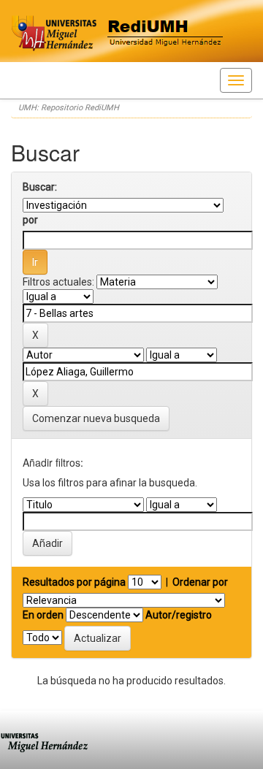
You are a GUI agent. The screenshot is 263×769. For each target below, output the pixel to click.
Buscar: (40, 187)
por (30, 220)
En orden (43, 615)
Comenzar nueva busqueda (96, 418)
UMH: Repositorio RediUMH (68, 107)
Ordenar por (200, 582)
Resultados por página (74, 582)
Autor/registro (178, 615)
